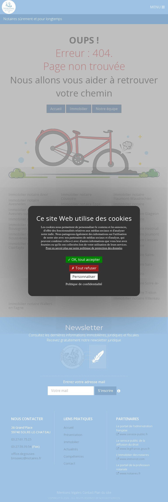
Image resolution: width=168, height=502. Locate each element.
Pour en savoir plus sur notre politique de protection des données (84, 247)
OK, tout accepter (85, 259)
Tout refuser (85, 268)
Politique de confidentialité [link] (84, 284)
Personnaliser (83, 276)
